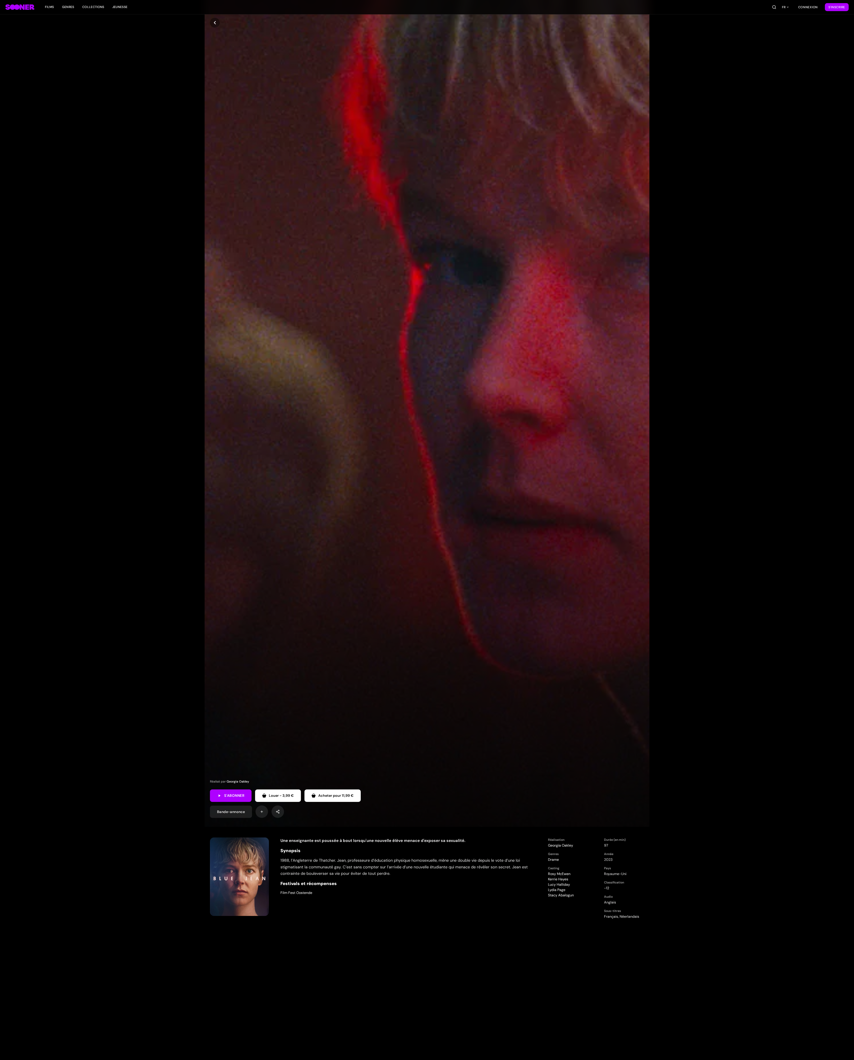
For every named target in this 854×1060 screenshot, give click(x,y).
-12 (606, 888)
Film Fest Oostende (296, 892)
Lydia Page (556, 889)
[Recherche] (774, 7)
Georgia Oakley (238, 781)
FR (784, 7)
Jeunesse (120, 7)
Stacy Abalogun (561, 895)
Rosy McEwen (559, 873)
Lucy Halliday (559, 884)
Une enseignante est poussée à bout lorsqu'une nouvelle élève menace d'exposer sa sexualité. (372, 840)
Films (49, 7)
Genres (68, 7)
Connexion (808, 7)
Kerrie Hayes (558, 879)
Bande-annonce (231, 811)
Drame (553, 859)
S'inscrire (836, 7)
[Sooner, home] (19, 7)
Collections (93, 7)
